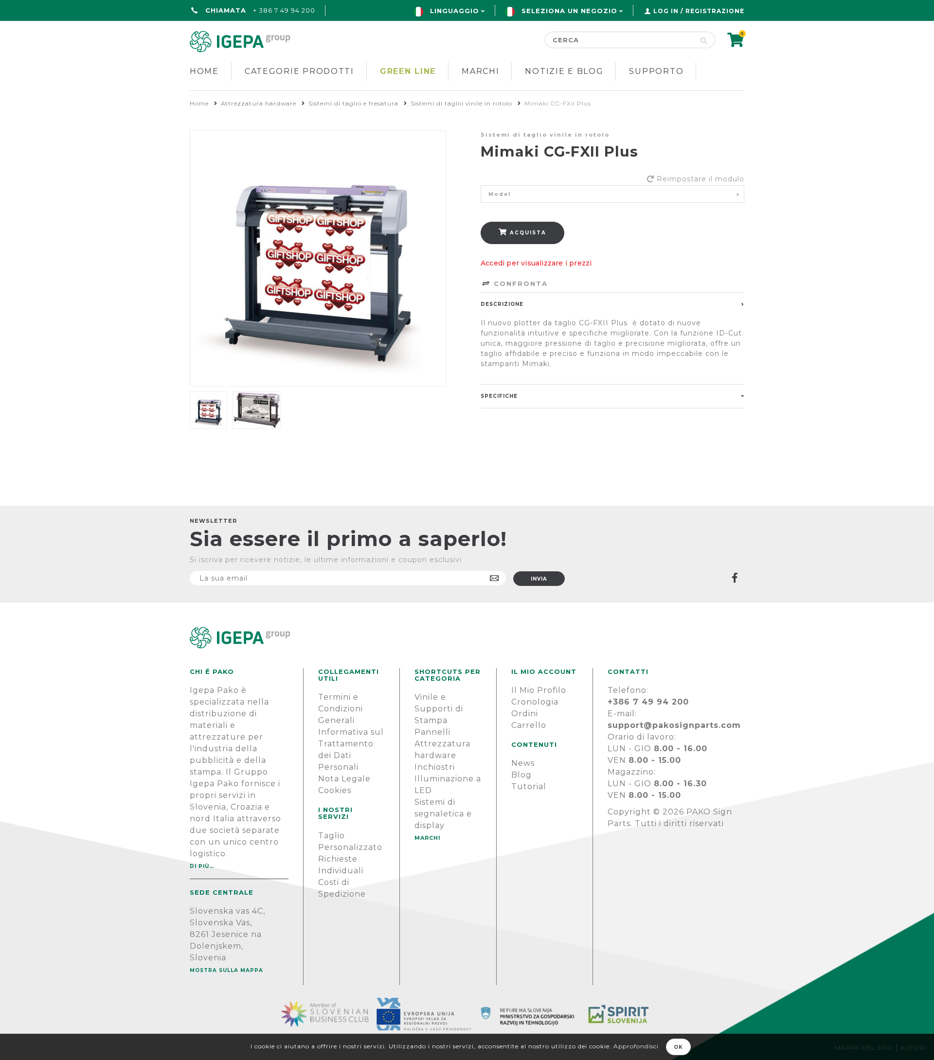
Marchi (480, 71)
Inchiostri (434, 767)
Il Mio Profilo (538, 690)
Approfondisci (636, 1046)
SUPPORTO (656, 71)
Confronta (519, 283)
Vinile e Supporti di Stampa (438, 708)
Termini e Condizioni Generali (340, 708)
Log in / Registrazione (698, 11)
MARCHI (427, 837)
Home (204, 71)
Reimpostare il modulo (700, 179)
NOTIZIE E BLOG (564, 71)
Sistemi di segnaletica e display (443, 813)
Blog (521, 774)
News (523, 763)
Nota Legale (344, 778)
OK (678, 1047)
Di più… (202, 866)
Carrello (528, 725)
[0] (735, 43)
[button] (612, 194)
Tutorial (528, 786)
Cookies (334, 790)
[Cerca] (704, 40)
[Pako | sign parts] (467, 638)
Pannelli (432, 732)
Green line (408, 71)
